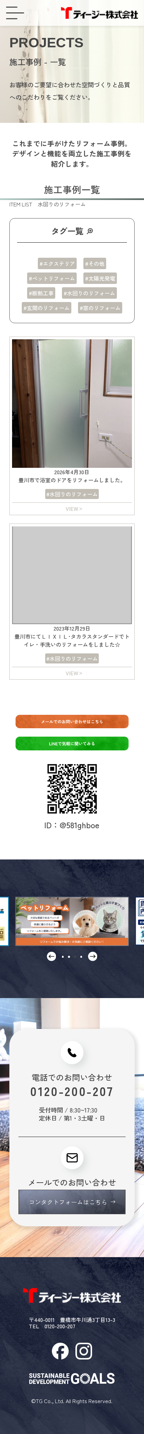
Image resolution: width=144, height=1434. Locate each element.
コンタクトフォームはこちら (68, 1201)
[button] (63, 957)
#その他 (94, 263)
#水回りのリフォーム (89, 293)
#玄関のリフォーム (46, 308)
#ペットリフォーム (52, 278)
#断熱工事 (41, 293)
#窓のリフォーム (100, 308)
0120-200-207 (72, 1091)
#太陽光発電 (100, 278)
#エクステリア (57, 263)
